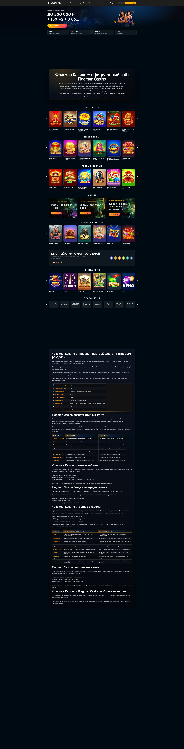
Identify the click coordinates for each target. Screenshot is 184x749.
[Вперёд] (137, 118)
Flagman (54, 2)
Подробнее (56, 262)
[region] (92, 121)
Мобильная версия (93, 3)
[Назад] (46, 118)
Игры (71, 3)
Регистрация (78, 3)
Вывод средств (104, 3)
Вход (84, 3)
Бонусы (112, 3)
